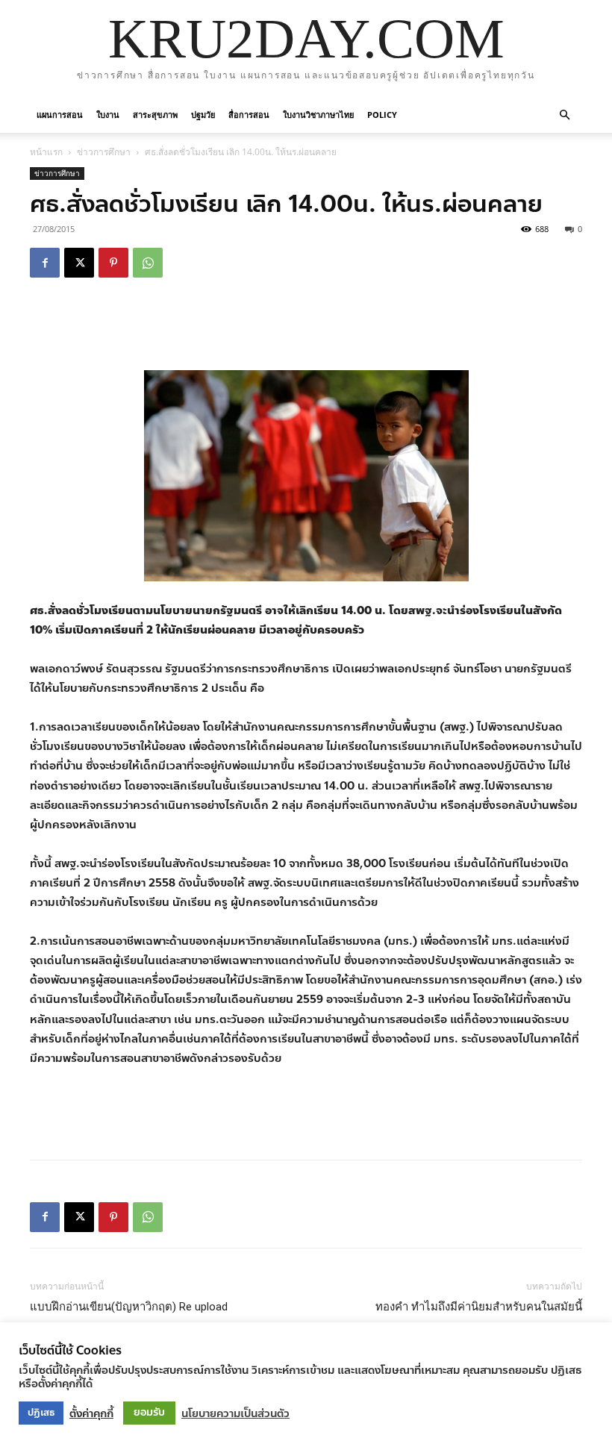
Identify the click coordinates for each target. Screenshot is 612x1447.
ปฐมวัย (203, 114)
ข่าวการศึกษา (104, 152)
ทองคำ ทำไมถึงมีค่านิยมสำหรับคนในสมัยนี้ (478, 1306)
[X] (79, 263)
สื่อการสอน (248, 114)
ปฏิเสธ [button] (41, 1412)
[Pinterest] (113, 263)
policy (382, 114)
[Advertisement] (306, 327)
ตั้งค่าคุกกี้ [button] (91, 1413)
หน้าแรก (46, 152)
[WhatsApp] (148, 263)
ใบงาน (107, 114)
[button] (564, 114)
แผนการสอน (60, 114)
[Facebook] (45, 263)
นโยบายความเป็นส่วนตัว (235, 1413)
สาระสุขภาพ (155, 114)
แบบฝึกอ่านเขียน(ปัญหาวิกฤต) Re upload (129, 1306)
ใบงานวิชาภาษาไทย (318, 114)
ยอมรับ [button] (149, 1412)
